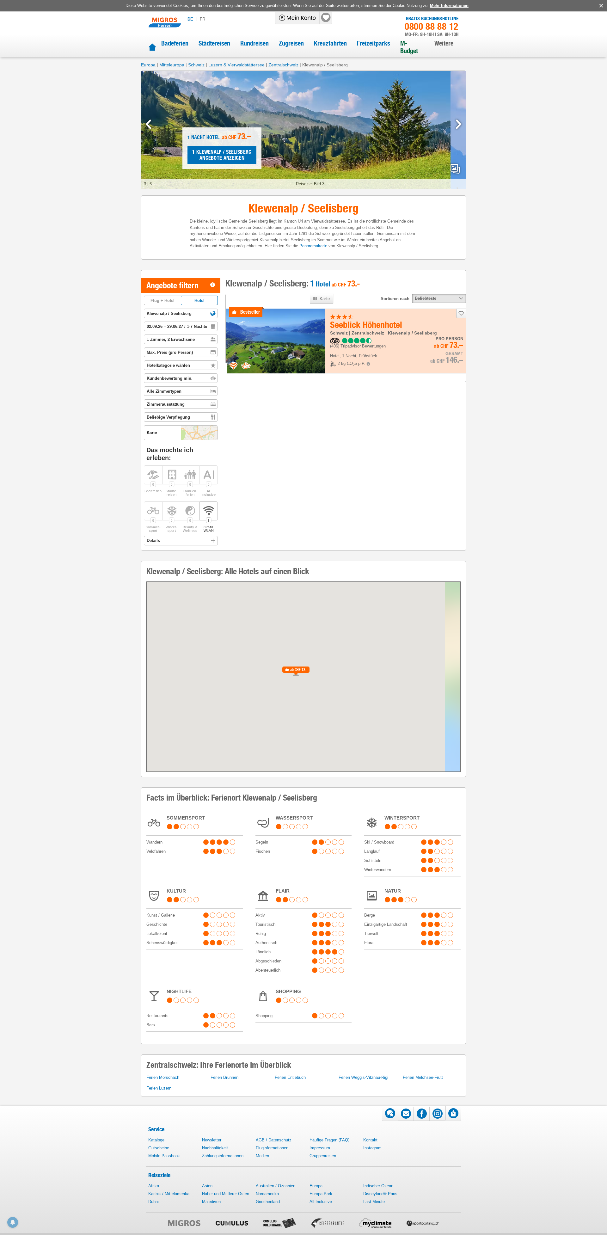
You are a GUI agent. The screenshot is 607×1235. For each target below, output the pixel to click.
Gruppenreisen (323, 1155)
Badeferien (174, 43)
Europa (148, 64)
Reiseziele (159, 1175)
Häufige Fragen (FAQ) (329, 1140)
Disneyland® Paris (380, 1193)
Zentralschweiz (283, 64)
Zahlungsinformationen (222, 1155)
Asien (207, 1185)
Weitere (443, 43)
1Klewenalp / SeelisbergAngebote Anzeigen (221, 155)
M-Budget (409, 47)
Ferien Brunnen (224, 1077)
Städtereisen (214, 43)
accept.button (600, 5)
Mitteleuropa (171, 64)
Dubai (153, 1201)
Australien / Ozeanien (275, 1185)
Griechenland (268, 1201)
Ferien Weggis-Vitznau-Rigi (363, 1077)
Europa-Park (321, 1193)
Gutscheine (158, 1148)
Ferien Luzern (158, 1088)
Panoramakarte (313, 245)
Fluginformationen (272, 1148)
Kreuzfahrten (330, 43)
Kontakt (370, 1140)
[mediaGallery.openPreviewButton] (303, 130)
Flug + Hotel (162, 300)
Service (156, 1129)
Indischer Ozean (378, 1185)
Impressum (320, 1148)
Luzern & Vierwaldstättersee (236, 64)
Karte (325, 298)
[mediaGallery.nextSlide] (458, 124)
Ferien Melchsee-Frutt (423, 1077)
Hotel (199, 300)
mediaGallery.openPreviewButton (455, 169)
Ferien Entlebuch (290, 1077)
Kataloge (156, 1140)
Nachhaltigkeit (215, 1148)
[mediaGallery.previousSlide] (148, 124)
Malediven (211, 1201)
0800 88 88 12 (431, 26)
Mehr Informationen (449, 5)
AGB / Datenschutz (273, 1140)
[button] (213, 313)
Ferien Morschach (162, 1077)
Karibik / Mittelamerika (168, 1193)
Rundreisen (254, 43)
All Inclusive (321, 1201)
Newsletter (211, 1140)
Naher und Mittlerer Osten (225, 1193)
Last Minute (374, 1201)
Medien (262, 1155)
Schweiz (196, 64)
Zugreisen (291, 43)
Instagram (372, 1148)
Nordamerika (267, 1193)
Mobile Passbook (164, 1155)
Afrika (153, 1185)
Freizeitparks (373, 43)
